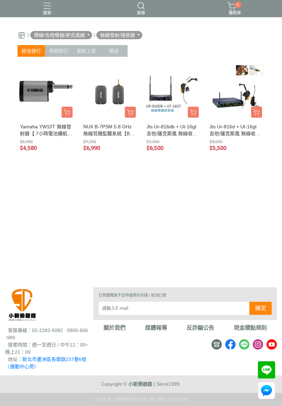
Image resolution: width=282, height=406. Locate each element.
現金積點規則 (250, 328)
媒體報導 (156, 328)
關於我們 (115, 328)
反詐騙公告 (200, 328)
